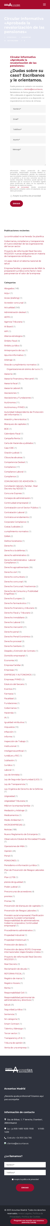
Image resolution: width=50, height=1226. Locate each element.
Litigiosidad (9, 796)
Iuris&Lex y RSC (11, 756)
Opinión (8, 851)
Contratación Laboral (14, 512)
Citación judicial (11, 453)
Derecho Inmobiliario (14, 617)
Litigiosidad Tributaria (14, 801)
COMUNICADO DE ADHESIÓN (18, 481)
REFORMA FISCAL (13, 973)
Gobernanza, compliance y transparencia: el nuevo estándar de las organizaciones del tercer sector (24, 244)
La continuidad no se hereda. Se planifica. (24, 236)
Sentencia (9, 1014)
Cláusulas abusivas (13, 457)
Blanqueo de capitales (15, 424)
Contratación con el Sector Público (21, 508)
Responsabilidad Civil (14, 993)
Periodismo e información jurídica (20, 865)
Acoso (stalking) (11, 298)
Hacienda (8, 713)
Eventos (8, 689)
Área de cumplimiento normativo (20, 365)
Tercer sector (10, 1033)
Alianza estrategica (13, 336)
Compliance (10, 467)
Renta (7, 988)
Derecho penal (11, 632)
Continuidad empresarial (16, 503)
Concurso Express (13, 493)
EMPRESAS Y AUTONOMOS (18, 675)
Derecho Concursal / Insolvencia (19, 586)
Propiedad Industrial (14, 935)
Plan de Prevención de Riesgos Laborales (24, 870)
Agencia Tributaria (13, 322)
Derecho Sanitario (13, 646)
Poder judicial (11, 887)
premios (8, 896)
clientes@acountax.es (33, 89)
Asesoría (8, 374)
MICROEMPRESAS (13, 825)
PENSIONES (10, 860)
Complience (10, 476)
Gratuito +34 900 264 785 (19, 1138)
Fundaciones (10, 703)
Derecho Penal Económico (17, 636)
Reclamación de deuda (15, 969)
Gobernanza (10, 708)
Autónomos (10, 402)
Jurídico (8, 765)
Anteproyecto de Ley (14, 350)
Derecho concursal (13, 582)
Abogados (9, 288)
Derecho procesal (12, 641)
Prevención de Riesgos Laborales (20, 910)
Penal (7, 856)
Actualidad (12, 41)
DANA (7, 536)
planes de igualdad (13, 882)
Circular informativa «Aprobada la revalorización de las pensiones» (23, 61)
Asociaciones (10, 393)
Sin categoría (10, 1019)
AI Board (8, 326)
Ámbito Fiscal (10, 341)
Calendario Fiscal (12, 434)
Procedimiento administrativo (18, 930)
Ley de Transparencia (14, 784)
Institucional (10, 746)
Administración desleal (15, 312)
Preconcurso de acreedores (17, 891)
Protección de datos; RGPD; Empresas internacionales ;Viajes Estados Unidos (22, 950)
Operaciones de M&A (14, 846)
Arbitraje (8, 360)
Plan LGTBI (9, 877)
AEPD (7, 317)
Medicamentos (11, 815)
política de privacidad (19, 187)
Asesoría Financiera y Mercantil (19, 379)
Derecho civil (10, 572)
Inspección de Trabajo (14, 741)
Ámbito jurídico (11, 345)
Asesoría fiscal (11, 383)
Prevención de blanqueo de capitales (22, 906)
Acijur (7, 293)
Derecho (8, 546)
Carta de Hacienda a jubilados (18, 443)
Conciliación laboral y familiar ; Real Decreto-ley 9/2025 (21, 487)
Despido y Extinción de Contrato (19, 651)
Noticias (8, 829)
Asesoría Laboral (12, 388)
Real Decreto (10, 964)
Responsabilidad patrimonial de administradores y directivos (19, 998)
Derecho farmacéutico (15, 603)
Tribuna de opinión (13, 1043)
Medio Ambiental (12, 820)
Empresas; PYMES (13, 679)
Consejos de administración (17, 498)
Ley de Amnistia (11, 775)
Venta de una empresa (15, 1047)
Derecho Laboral (12, 622)
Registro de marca (13, 978)
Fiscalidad (9, 698)
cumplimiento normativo (16, 531)
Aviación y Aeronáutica (15, 419)
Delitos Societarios (13, 541)
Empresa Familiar (12, 665)
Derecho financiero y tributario (19, 608)
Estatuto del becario (14, 684)
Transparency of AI (13, 1038)
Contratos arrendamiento (16, 517)
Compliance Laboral (13, 472)
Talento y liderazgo (13, 1028)
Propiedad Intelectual (15, 940)
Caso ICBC (9, 448)
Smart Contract (11, 1024)
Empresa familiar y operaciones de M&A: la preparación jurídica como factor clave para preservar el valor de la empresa (24, 271)
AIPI (6, 331)
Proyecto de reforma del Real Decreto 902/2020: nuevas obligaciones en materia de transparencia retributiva (24, 253)
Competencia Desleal (14, 462)
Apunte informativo (13, 355)
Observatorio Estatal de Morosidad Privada (24, 839)
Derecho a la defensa (14, 550)
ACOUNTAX (26, 37)
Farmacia (8, 694)
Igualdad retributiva (14, 722)
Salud (7, 1005)
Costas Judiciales (12, 527)
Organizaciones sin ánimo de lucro (23, 369)
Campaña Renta (12, 438)
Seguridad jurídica (13, 1009)
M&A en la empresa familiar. (17, 806)
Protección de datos (14, 945)
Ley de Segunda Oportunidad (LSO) (21, 779)
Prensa (7, 901)
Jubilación (9, 760)
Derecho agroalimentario (16, 567)
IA (5, 717)
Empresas (9, 670)
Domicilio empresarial (14, 656)
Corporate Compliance (15, 522)
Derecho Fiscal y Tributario (17, 613)
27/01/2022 (11, 37)
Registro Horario (12, 983)
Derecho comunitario (14, 577)
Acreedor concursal (13, 303)
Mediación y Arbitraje (14, 810)
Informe (8, 736)
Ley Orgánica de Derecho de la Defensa (23, 789)
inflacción (8, 732)
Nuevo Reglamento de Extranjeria (21, 834)
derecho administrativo (15, 555)
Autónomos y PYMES (14, 407)
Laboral (7, 770)
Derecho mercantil (13, 627)
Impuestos (9, 727)
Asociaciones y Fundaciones (17, 398)
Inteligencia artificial (14, 751)
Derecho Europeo (13, 598)
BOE (6, 429)
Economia (9, 660)
